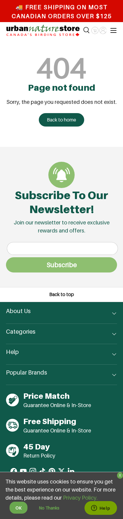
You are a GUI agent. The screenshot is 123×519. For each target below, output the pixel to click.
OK (18, 507)
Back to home (61, 120)
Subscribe (62, 265)
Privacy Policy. (80, 498)
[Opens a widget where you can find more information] (100, 508)
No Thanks (49, 507)
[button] (95, 30)
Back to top (61, 294)
